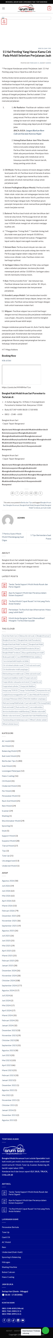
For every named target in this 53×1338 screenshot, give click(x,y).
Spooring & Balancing (11, 1257)
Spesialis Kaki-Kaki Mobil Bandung (34, 716)
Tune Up (5, 855)
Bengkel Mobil (8, 648)
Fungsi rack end (30, 678)
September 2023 (9, 1045)
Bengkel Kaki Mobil (36, 644)
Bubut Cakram (8, 1272)
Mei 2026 (6, 895)
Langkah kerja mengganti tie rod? (14, 695)
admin (48, 63)
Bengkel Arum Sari (9, 640)
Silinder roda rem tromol (11, 716)
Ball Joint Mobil (9, 756)
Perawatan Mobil (9, 796)
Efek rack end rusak (33, 674)
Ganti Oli (6, 1237)
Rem (4, 1247)
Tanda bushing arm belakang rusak (15, 720)
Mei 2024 (6, 1005)
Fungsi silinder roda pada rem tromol (16, 682)
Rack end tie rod (22, 707)
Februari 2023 (8, 1075)
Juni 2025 (6, 940)
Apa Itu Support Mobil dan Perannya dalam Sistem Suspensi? (27, 594)
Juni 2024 (6, 1000)
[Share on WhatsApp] (12, 493)
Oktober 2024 (8, 980)
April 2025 (6, 950)
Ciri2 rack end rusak (33, 665)
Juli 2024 (6, 995)
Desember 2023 (9, 1030)
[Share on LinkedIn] (36, 493)
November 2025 (9, 920)
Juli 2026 (6, 885)
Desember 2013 (9, 1115)
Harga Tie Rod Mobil (27, 690)
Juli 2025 (6, 935)
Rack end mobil (8, 707)
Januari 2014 (7, 1110)
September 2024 (9, 985)
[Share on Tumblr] (40, 493)
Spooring (6, 826)
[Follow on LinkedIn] (18, 1320)
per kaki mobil (31, 703)
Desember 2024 (9, 970)
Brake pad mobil (8, 657)
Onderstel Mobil (9, 786)
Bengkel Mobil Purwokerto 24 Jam (27, 648)
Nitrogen (6, 1262)
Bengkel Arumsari (43, 636)
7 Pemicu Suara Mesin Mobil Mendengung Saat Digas (13, 536)
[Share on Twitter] (22, 493)
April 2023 (6, 1065)
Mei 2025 (6, 945)
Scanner (5, 811)
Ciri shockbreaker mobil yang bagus (15, 669)
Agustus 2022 (8, 1090)
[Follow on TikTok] (13, 1320)
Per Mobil (6, 791)
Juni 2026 (6, 891)
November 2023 (9, 1035)
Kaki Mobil (7, 766)
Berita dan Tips (8, 761)
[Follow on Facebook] (4, 1320)
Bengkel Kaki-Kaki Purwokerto (29, 640)
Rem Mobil (7, 805)
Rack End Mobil (9, 801)
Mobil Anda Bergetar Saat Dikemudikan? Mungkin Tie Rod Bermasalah (27, 619)
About (9, 1331)
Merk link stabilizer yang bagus (35, 699)
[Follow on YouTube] (23, 1320)
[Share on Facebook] (17, 493)
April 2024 (6, 1010)
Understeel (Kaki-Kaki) (12, 1252)
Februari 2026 (8, 910)
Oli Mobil (6, 781)
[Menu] (3, 8)
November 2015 (9, 1100)
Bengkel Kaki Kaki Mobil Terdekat (15, 644)
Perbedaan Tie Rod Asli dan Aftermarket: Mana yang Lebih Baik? (30, 610)
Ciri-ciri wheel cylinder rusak (13, 665)
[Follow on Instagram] (9, 1320)
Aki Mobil (6, 746)
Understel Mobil (9, 865)
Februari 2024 (8, 1020)
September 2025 (9, 925)
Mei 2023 (6, 1060)
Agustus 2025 (8, 930)
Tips (4, 850)
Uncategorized (8, 860)
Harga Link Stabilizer (28, 686)
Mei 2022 (6, 1095)
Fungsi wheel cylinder (10, 686)
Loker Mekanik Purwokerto (38, 695)
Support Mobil (8, 835)
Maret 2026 (7, 905)
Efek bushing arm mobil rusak (13, 674)
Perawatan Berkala (10, 1227)
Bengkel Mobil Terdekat (11, 653)
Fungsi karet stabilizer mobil (13, 678)
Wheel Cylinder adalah (38, 720)
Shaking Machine (9, 1267)
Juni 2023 (6, 1055)
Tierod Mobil (8, 845)
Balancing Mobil (9, 751)
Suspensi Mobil (8, 840)
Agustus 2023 (8, 1050)
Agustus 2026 (8, 880)
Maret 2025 (7, 955)
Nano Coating (8, 776)
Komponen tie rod (43, 690)
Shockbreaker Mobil (11, 820)
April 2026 (6, 900)
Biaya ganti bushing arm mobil (33, 653)
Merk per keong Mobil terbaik (13, 703)
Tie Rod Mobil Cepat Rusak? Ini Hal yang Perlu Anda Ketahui (29, 602)
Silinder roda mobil (38, 711)
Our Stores (19, 1331)
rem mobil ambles (36, 707)
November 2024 (9, 975)
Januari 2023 (7, 1080)
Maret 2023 (7, 1070)
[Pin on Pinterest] (31, 493)
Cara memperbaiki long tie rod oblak (16, 661)
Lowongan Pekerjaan (11, 771)
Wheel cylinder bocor (10, 724)
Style (4, 830)
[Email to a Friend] (26, 493)
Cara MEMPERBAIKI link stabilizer (29, 657)
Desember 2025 (9, 915)
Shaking (5, 816)
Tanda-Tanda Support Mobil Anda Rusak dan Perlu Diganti (28, 585)
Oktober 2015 (8, 1105)
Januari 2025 (7, 965)
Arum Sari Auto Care (10, 636)
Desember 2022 (9, 1085)
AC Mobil (6, 1242)
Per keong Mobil (44, 703)
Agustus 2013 (8, 1120)
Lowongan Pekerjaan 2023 (12, 699)
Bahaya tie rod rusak (27, 636)
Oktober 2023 (8, 1040)
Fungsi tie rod (36, 682)
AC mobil (6, 741)
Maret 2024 (7, 1015)
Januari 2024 (7, 1025)
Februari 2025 (8, 960)
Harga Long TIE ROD (10, 690)
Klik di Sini (6, 360)
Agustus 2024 (8, 990)
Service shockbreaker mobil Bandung (16, 711)
